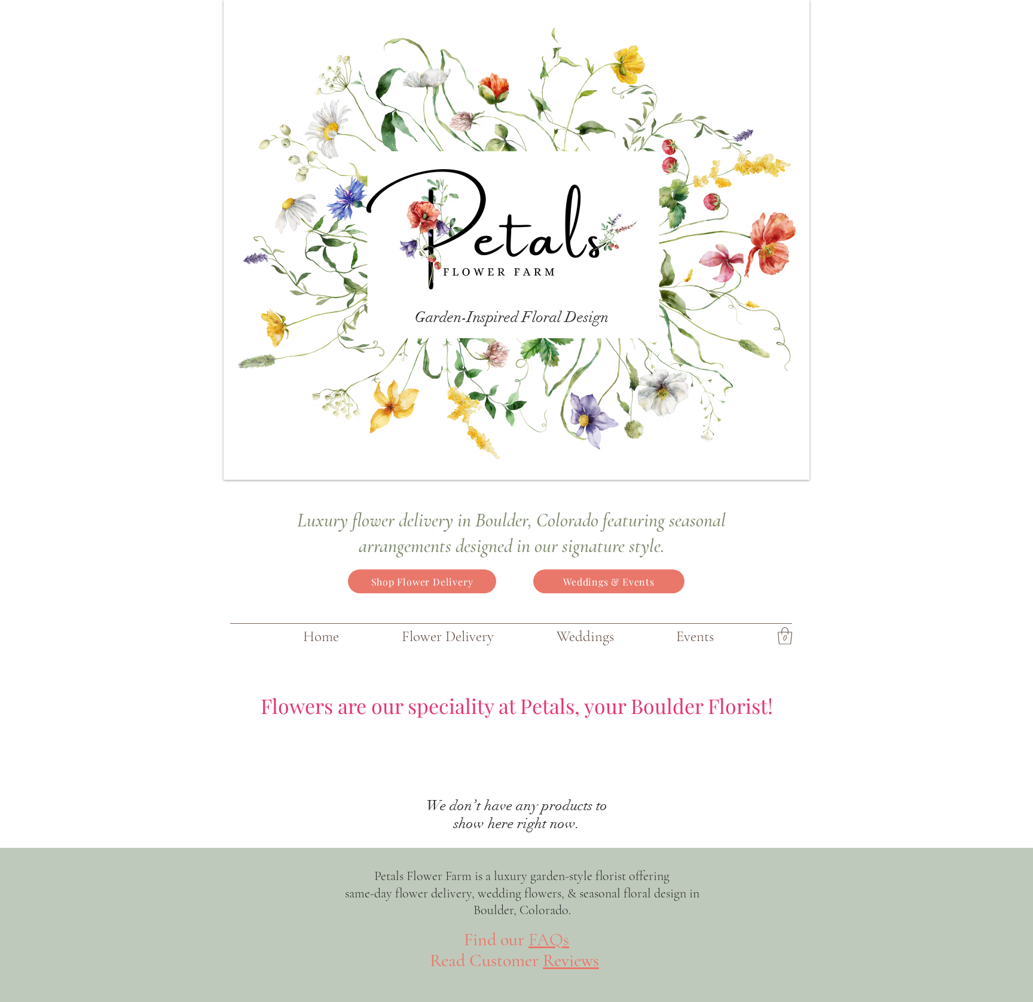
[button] (785, 636)
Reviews (571, 960)
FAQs (548, 940)
